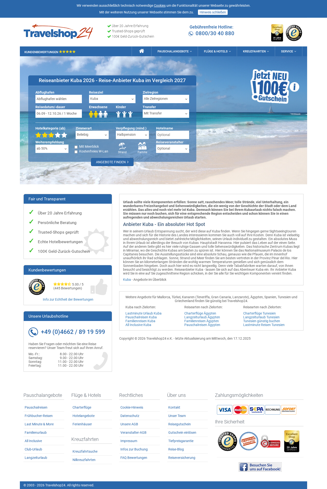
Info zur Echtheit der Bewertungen (68, 299)
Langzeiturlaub (36, 458)
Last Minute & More (39, 424)
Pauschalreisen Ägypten (202, 325)
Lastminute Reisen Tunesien (264, 325)
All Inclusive (33, 441)
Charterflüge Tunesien (259, 313)
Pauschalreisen (36, 407)
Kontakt (174, 407)
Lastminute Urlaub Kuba (143, 313)
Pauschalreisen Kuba (141, 317)
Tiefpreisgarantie (180, 441)
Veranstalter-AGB (133, 432)
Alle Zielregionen (156, 99)
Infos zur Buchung (134, 449)
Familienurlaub (36, 432)
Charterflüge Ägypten (200, 313)
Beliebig (82, 134)
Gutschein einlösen (182, 432)
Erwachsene (98, 107)
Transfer (149, 107)
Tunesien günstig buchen (261, 321)
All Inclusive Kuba (138, 325)
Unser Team (177, 416)
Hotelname (164, 128)
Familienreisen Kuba (140, 321)
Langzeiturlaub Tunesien (261, 317)
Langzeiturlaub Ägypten (202, 317)
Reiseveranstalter (169, 142)
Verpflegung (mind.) (131, 128)
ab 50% (42, 148)
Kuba (94, 99)
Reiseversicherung (181, 458)
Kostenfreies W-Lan (93, 151)
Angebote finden (111, 162)
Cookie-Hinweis (131, 407)
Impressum (128, 441)
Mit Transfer (153, 113)
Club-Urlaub (33, 449)
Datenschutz (129, 416)
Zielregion (150, 92)
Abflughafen (44, 92)
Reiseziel (96, 92)
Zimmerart (84, 128)
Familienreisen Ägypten (201, 321)
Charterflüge (82, 407)
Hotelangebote (84, 416)
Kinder (121, 107)
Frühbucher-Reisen (39, 416)
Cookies (160, 5)
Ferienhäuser (82, 424)
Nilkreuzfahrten (84, 460)
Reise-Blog (176, 449)
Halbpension (126, 134)
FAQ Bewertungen (133, 458)
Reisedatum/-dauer (50, 107)
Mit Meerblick (89, 146)
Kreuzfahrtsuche (85, 451)
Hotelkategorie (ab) (50, 128)
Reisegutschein (179, 424)
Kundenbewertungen (41, 52)
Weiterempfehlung (49, 142)
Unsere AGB (129, 424)
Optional (163, 148)
